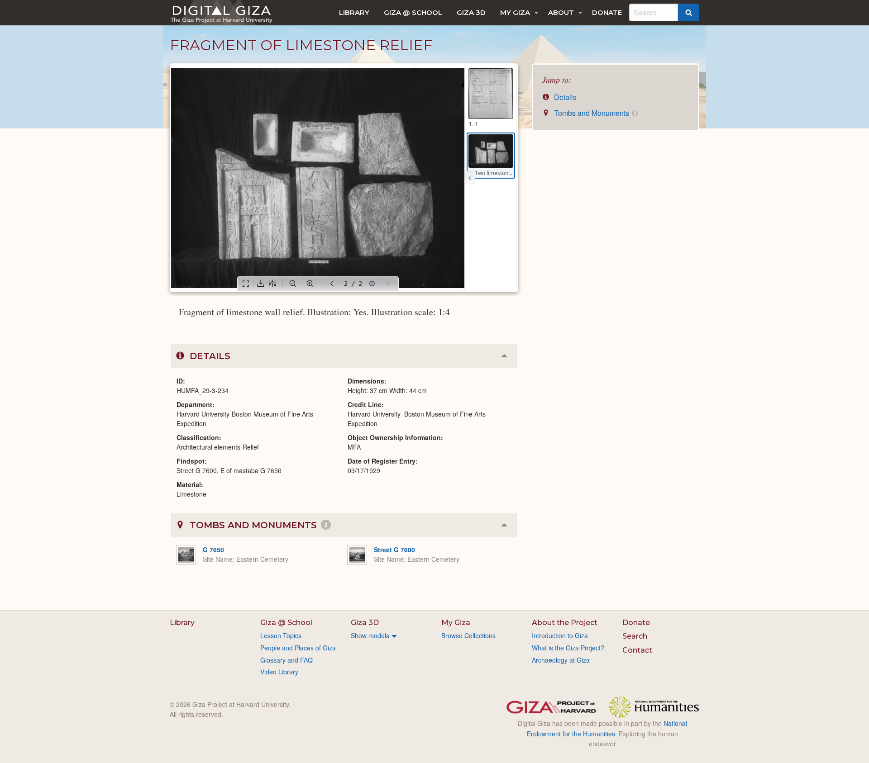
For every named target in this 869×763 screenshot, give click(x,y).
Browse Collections (468, 635)
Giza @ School (413, 12)
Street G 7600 (394, 549)
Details (564, 97)
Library (354, 12)
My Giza (515, 12)
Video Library (279, 671)
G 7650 (213, 549)
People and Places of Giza (298, 647)
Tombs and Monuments (594, 113)
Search (634, 636)
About (561, 12)
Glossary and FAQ (286, 659)
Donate (607, 12)
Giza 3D (471, 12)
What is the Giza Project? (568, 647)
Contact (637, 650)
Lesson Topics (280, 635)
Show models (370, 635)
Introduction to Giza (560, 635)
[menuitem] (354, 12)
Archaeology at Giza (561, 659)
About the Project (564, 622)
